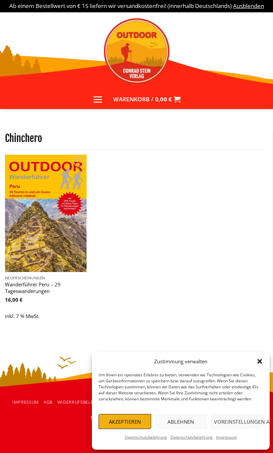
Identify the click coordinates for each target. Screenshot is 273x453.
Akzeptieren (125, 421)
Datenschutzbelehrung (146, 437)
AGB (48, 402)
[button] (259, 361)
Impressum (226, 437)
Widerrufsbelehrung (83, 402)
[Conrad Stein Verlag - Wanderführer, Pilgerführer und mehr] (136, 51)
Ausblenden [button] (248, 6)
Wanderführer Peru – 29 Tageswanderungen (33, 287)
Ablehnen (180, 421)
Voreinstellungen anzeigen (238, 421)
